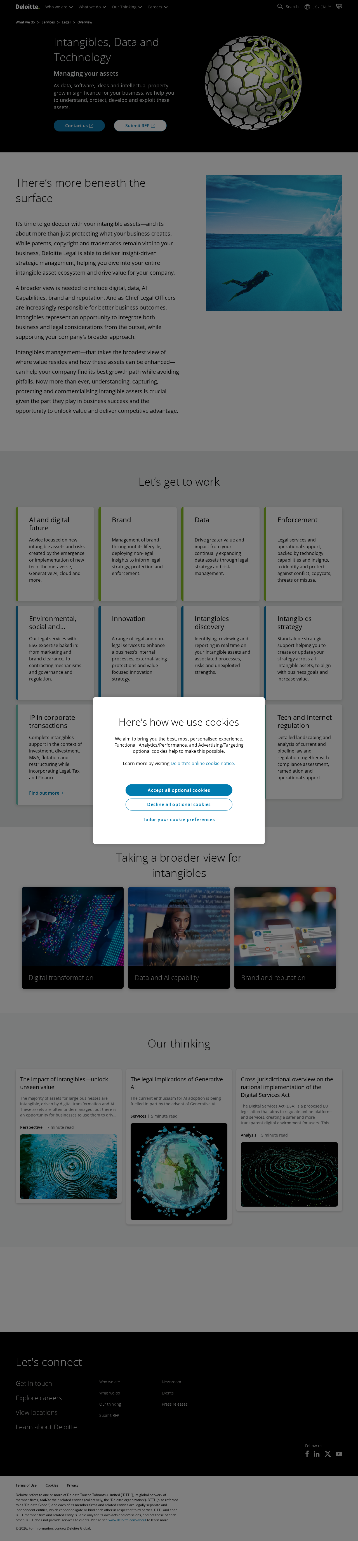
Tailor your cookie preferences (179, 819)
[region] (179, 770)
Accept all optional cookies (179, 790)
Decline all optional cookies (179, 804)
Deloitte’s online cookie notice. (203, 763)
